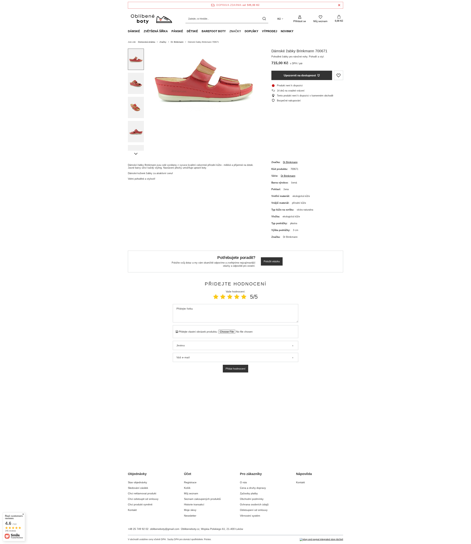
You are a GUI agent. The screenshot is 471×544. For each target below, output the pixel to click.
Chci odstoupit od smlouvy (143, 498)
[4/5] (236, 296)
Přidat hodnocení (235, 368)
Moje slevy (190, 509)
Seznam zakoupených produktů (202, 498)
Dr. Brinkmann (177, 42)
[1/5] (215, 296)
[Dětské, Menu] (200, 31)
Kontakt (132, 509)
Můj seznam (191, 493)
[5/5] (243, 296)
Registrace (190, 482)
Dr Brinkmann (290, 162)
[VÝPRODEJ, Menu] (279, 31)
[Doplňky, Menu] (260, 31)
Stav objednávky (137, 482)
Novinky (287, 31)
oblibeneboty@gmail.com (164, 528)
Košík (187, 487)
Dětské (192, 31)
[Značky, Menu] (243, 31)
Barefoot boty (214, 31)
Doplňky (251, 31)
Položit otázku (272, 261)
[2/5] (222, 296)
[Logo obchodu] (151, 19)
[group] (204, 80)
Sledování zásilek (138, 487)
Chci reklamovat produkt (142, 493)
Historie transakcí (194, 504)
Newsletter (190, 515)
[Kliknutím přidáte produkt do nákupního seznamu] (338, 75)
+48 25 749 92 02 (138, 528)
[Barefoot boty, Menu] (228, 31)
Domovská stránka (146, 42)
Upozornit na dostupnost (300, 75)
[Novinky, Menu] (295, 31)
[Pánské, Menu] (185, 31)
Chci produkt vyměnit (140, 504)
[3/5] (229, 296)
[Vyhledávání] (264, 19)
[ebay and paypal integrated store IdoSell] (321, 539)
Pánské (177, 31)
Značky (235, 31)
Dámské (134, 31)
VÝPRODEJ (269, 31)
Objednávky (137, 474)
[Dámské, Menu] (142, 31)
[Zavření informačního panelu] (339, 5)
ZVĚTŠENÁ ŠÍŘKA (156, 31)
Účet (187, 474)
